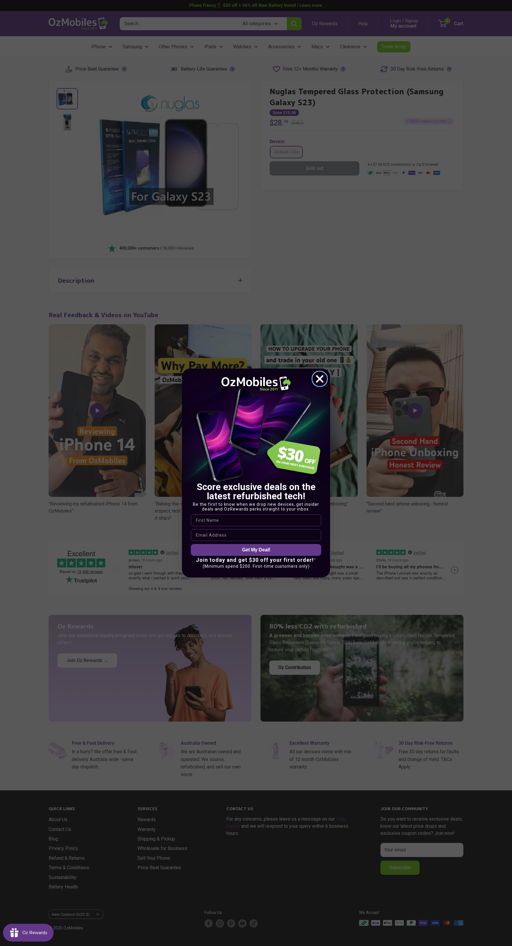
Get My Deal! (256, 549)
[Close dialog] (319, 378)
